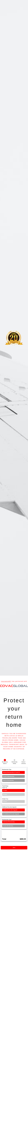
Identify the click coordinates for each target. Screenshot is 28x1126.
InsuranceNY (6, 681)
